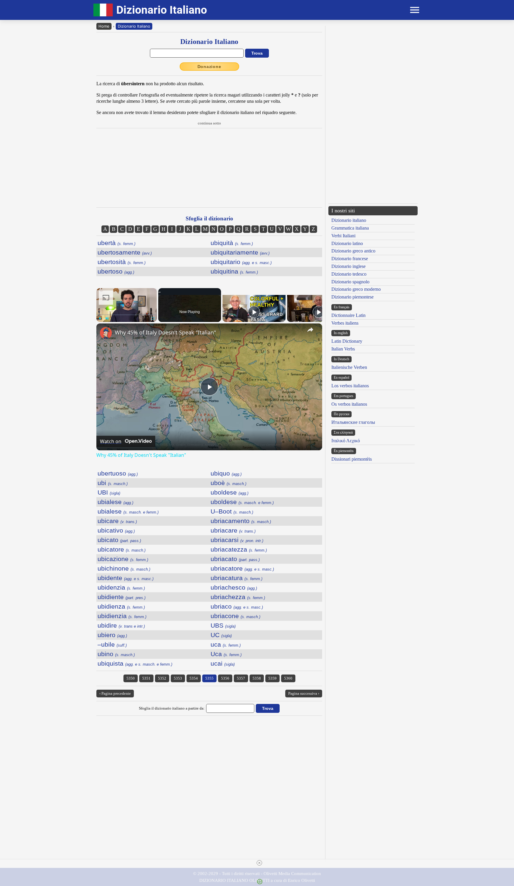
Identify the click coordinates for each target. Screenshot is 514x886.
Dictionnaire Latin (348, 315)
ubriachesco (234, 587)
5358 (257, 678)
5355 (209, 678)
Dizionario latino (347, 243)
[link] (106, 333)
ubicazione (123, 558)
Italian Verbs (343, 348)
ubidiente (121, 596)
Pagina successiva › (303, 693)
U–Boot (232, 511)
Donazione (209, 66)
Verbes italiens (344, 323)
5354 (193, 678)
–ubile (112, 644)
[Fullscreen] (153, 318)
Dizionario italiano (348, 220)
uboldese (229, 492)
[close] (259, 863)
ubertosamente (125, 252)
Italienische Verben (349, 367)
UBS (223, 625)
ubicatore (121, 549)
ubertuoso (118, 473)
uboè (228, 482)
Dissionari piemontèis (351, 459)
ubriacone (235, 615)
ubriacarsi (237, 539)
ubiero (112, 634)
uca (226, 644)
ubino (116, 653)
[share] (310, 329)
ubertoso (116, 271)
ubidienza (121, 606)
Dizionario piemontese (352, 296)
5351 (146, 678)
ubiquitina (234, 271)
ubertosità (121, 261)
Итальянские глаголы (353, 422)
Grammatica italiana (350, 227)
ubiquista (135, 663)
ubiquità (232, 242)
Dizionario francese (349, 258)
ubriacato (235, 558)
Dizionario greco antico (353, 250)
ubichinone (124, 568)
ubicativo (116, 530)
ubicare (117, 520)
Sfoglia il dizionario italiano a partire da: (172, 708)
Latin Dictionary (346, 341)
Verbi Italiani (343, 235)
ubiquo (226, 473)
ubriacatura (236, 577)
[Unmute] (107, 318)
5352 (162, 678)
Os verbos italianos (349, 404)
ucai (223, 663)
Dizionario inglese (348, 266)
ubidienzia (122, 615)
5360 (288, 678)
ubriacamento (241, 520)
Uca (226, 653)
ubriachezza (238, 596)
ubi (113, 482)
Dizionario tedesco (348, 274)
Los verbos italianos (350, 385)
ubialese (115, 501)
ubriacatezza (239, 549)
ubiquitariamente (240, 252)
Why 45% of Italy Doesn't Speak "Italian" (165, 332)
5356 (225, 678)
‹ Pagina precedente (115, 693)
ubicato (119, 539)
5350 (130, 678)
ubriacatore (242, 568)
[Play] (100, 318)
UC (221, 634)
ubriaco (237, 606)
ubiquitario (241, 261)
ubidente (125, 577)
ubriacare (233, 530)
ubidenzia (121, 587)
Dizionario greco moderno (356, 289)
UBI (109, 492)
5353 (178, 678)
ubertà (116, 242)
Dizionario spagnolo (350, 281)
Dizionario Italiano (134, 26)
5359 (272, 678)
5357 (241, 678)
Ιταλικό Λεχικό (345, 440)
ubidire (121, 625)
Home (103, 26)
